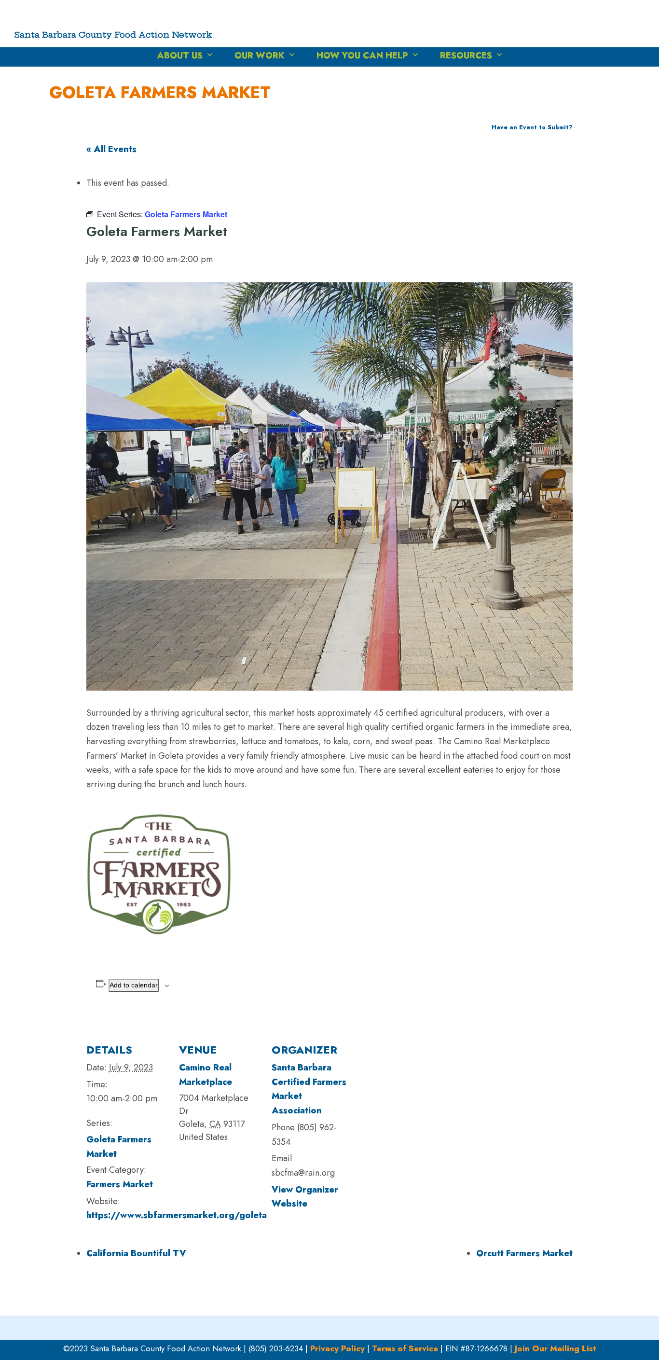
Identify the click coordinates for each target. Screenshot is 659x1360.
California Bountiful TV (136, 1253)
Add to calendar (134, 985)
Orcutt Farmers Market (524, 1253)
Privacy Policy (337, 1348)
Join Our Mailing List (555, 1348)
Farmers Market (119, 1184)
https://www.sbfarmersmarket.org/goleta (176, 1215)
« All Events (111, 149)
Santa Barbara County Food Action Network (113, 34)
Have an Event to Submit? (532, 127)
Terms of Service (405, 1348)
